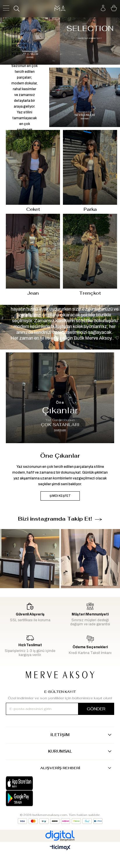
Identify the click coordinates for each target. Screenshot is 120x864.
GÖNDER (96, 708)
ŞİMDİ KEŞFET (60, 495)
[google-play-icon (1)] (33, 798)
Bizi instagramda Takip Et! (55, 518)
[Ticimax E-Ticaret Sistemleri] (60, 848)
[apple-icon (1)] (33, 783)
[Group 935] (60, 821)
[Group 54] (60, 674)
